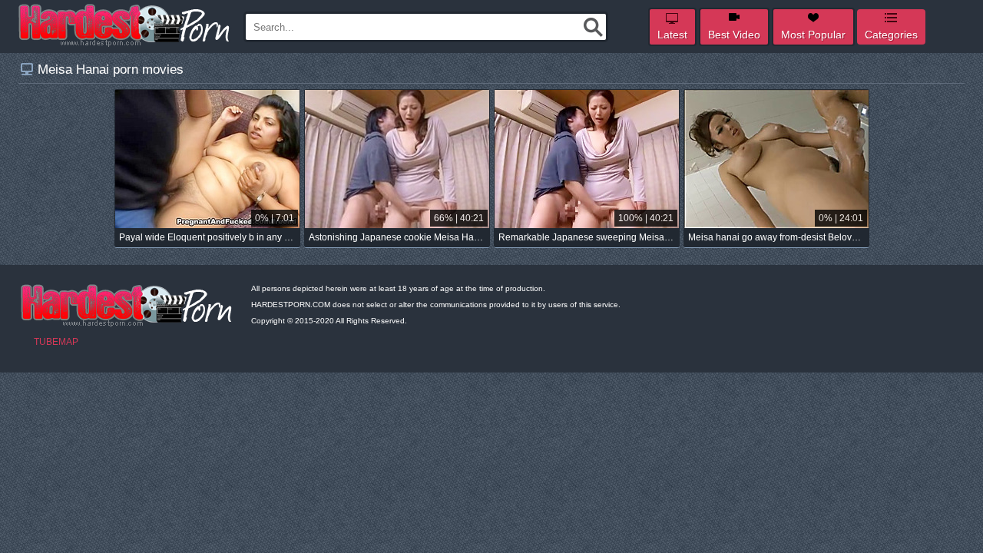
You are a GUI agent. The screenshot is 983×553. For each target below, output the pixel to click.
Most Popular (813, 34)
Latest (672, 34)
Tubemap (56, 341)
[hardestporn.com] (125, 25)
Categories (891, 34)
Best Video (734, 34)
